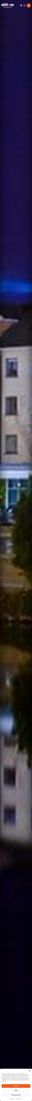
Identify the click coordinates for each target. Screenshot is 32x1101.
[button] (29, 1071)
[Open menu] (29, 5)
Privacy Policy (19, 1098)
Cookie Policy (12, 1098)
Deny (16, 1090)
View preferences (16, 1095)
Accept (16, 1086)
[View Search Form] (24, 5)
